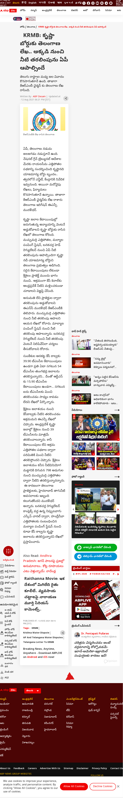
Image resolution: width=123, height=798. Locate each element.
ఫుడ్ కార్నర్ (94, 710)
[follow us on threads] (93, 3)
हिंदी (24, 3)
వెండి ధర (9, 672)
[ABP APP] (83, 609)
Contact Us (116, 769)
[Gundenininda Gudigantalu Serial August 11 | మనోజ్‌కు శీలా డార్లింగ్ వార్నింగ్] (108, 448)
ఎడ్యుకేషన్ (5, 749)
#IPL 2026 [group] (81, 574)
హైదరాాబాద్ (50, 730)
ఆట (119, 10)
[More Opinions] (117, 626)
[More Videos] (117, 410)
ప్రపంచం (4, 710)
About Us (5, 769)
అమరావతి (27, 704)
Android (32, 657)
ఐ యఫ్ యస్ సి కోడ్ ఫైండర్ (10, 613)
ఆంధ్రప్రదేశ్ (47, 10)
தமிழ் (78, 3)
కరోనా (3, 717)
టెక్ (1, 755)
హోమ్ (22, 10)
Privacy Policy (99, 769)
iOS (45, 657)
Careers (32, 769)
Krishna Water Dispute (36, 633)
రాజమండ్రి (27, 710)
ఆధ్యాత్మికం (6, 736)
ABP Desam (39, 96)
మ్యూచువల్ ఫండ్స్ (116, 705)
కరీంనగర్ (48, 723)
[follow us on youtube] (97, 3)
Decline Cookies (102, 786)
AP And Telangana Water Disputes (43, 637)
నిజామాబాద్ (50, 717)
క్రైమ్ (2, 743)
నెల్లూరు (26, 736)
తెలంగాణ (61, 10)
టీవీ (68, 710)
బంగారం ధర (9, 665)
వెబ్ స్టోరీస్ (9, 577)
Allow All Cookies (73, 786)
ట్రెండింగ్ (4, 730)
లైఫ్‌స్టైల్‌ (91, 699)
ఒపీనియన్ (10, 596)
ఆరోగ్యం (92, 704)
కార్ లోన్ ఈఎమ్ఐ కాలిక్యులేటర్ (11, 655)
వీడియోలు (9, 565)
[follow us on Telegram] (106, 3)
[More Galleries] (117, 477)
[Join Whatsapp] (111, 3)
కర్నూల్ (26, 717)
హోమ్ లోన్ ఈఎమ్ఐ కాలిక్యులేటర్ (11, 632)
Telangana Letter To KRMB (38, 642)
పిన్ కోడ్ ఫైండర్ (8, 623)
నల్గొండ (48, 710)
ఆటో (85, 10)
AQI (7, 677)
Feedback (19, 769)
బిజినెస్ (74, 10)
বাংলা (59, 3)
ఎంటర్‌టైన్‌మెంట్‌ (72, 699)
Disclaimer (82, 769)
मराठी (42, 3)
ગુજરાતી (68, 3)
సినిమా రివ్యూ (8, 590)
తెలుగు (16, 3)
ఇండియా (4, 704)
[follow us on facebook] (88, 3)
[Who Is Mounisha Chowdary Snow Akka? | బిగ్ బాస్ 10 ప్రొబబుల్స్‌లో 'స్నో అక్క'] (83, 463)
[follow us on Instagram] (102, 3)
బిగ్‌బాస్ (96, 10)
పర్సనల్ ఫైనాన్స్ (114, 715)
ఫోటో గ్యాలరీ (11, 583)
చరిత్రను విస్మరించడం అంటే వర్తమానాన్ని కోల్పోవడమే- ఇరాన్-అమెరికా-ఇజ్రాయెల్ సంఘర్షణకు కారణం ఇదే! (92, 649)
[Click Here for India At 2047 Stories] (17, 19)
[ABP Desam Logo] (8, 11)
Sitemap (68, 769)
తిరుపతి (26, 723)
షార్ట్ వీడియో (10, 571)
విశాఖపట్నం (28, 743)
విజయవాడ (28, 730)
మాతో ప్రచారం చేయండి (119, 3)
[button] (8, 554)
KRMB (35, 628)
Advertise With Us (50, 769)
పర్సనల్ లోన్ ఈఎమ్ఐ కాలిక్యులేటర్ (11, 644)
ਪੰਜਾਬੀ (51, 3)
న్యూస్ (34, 10)
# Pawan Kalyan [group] (100, 574)
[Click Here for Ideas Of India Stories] (31, 19)
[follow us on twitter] (84, 3)
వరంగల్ (48, 704)
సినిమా (108, 10)
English (32, 3)
